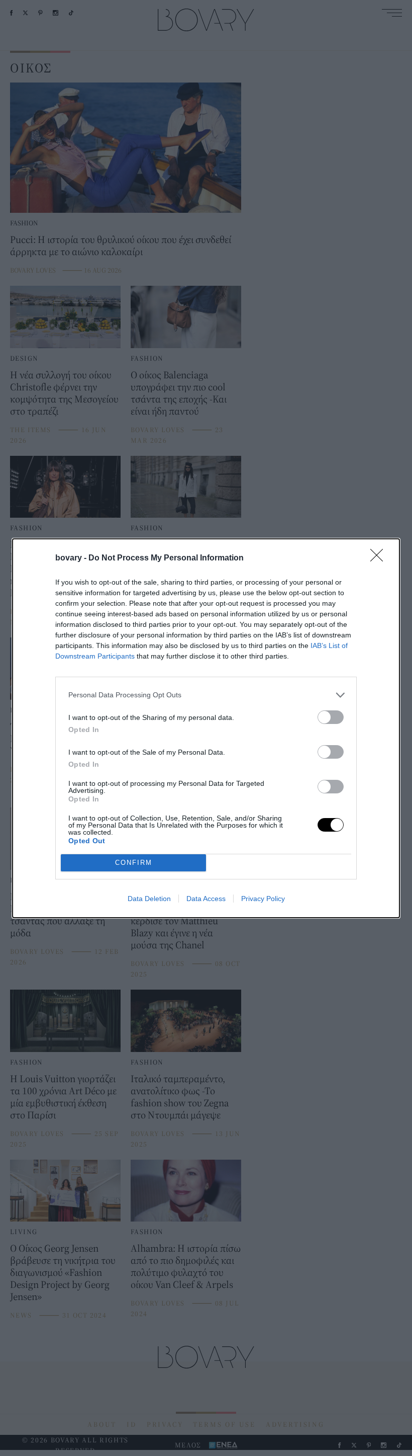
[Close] (379, 558)
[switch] (331, 717)
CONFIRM (133, 862)
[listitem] (206, 695)
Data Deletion (149, 899)
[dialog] (206, 728)
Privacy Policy (263, 899)
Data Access (206, 899)
